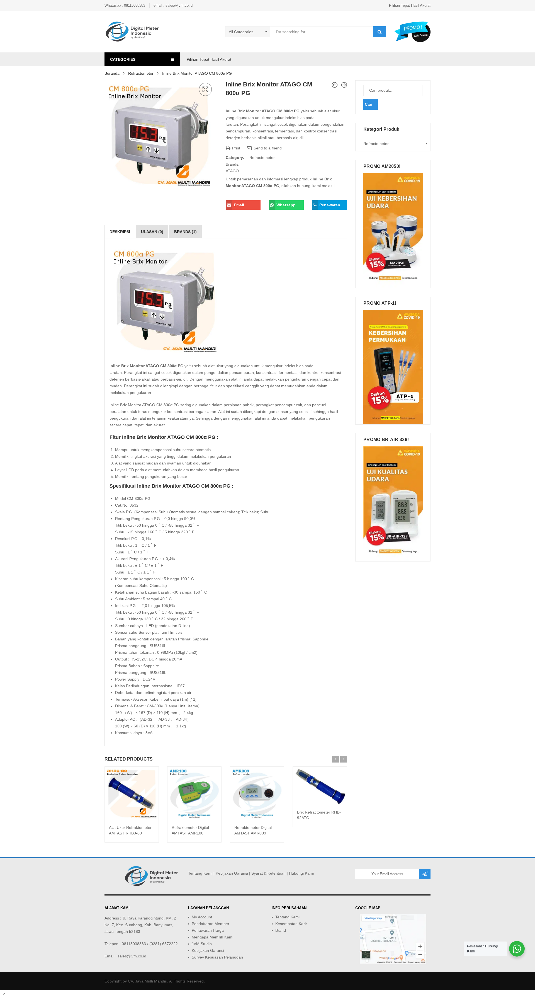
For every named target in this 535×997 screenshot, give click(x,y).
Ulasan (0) (152, 231)
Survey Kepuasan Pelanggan (217, 957)
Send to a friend (267, 148)
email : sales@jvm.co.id (173, 5)
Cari (368, 104)
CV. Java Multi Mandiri (147, 981)
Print (235, 148)
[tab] (119, 231)
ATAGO (232, 171)
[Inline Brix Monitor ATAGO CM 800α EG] (334, 84)
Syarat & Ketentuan (268, 873)
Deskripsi (120, 231)
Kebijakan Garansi (232, 873)
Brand (280, 930)
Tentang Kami (200, 873)
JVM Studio (202, 944)
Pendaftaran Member (210, 923)
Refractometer (141, 73)
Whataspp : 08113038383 (124, 5)
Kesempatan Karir (291, 923)
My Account (202, 917)
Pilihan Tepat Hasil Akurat (410, 5)
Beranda (112, 73)
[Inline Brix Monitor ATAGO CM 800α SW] (344, 84)
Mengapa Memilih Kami (212, 937)
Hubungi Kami (301, 873)
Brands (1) (185, 231)
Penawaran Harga (208, 930)
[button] (205, 89)
